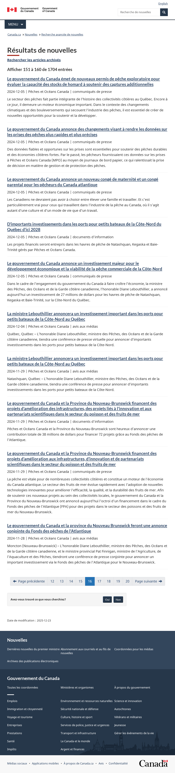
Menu (17, 24)
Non (118, 599)
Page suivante (146, 581)
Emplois (12, 701)
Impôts (11, 749)
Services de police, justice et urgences (85, 725)
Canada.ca (14, 34)
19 (118, 581)
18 (109, 581)
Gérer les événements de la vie (134, 733)
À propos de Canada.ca (78, 763)
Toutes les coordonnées (22, 687)
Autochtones (122, 709)
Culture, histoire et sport (76, 717)
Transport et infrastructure (78, 733)
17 (99, 581)
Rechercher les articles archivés (34, 60)
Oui (107, 599)
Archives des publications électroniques (32, 661)
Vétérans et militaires (128, 717)
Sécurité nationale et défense (79, 709)
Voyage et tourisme (19, 717)
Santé (11, 741)
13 (62, 581)
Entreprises (14, 725)
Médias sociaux (17, 763)
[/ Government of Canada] (32, 10)
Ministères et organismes (77, 687)
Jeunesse (120, 725)
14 (71, 581)
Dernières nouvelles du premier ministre (33, 649)
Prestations (14, 733)
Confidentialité (118, 763)
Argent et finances (72, 749)
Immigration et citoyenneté (25, 709)
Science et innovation (128, 701)
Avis (101, 763)
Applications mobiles (45, 763)
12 (52, 581)
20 (127, 581)
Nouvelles (31, 34)
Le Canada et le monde (75, 741)
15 (80, 581)
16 (90, 581)
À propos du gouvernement (132, 687)
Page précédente (31, 581)
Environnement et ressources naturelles (87, 701)
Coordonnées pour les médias (133, 649)
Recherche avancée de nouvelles (62, 34)
